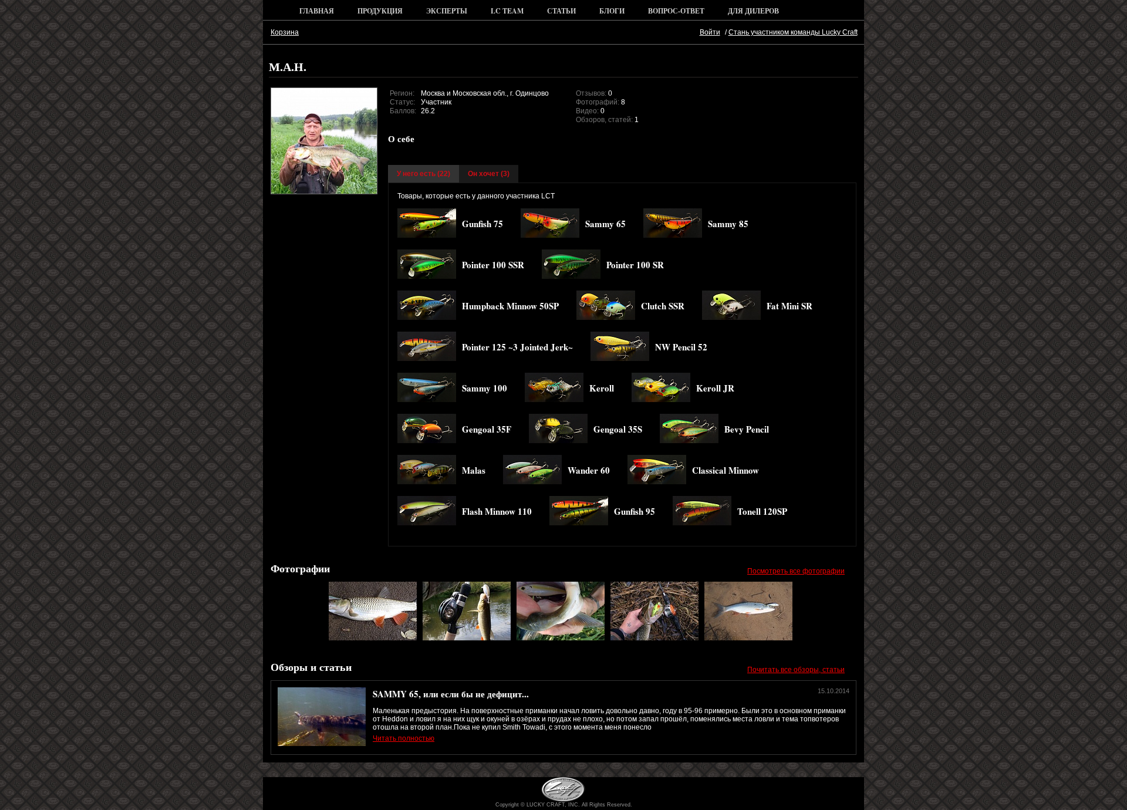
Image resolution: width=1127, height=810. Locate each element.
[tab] (423, 174)
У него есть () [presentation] (423, 174)
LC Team (507, 11)
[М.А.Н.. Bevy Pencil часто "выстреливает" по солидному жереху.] (561, 638)
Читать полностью (403, 738)
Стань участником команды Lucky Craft (793, 32)
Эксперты (446, 11)
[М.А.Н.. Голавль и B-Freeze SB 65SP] (373, 638)
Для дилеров (753, 11)
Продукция (380, 11)
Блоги (612, 11)
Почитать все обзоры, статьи (796, 670)
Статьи (561, 11)
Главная (316, 11)
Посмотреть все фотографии (796, 571)
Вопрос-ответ (676, 11)
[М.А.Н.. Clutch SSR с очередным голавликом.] (467, 638)
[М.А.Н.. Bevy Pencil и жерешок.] (748, 638)
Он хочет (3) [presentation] (488, 174)
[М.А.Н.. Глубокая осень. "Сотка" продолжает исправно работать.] (654, 638)
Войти (710, 32)
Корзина (285, 32)
